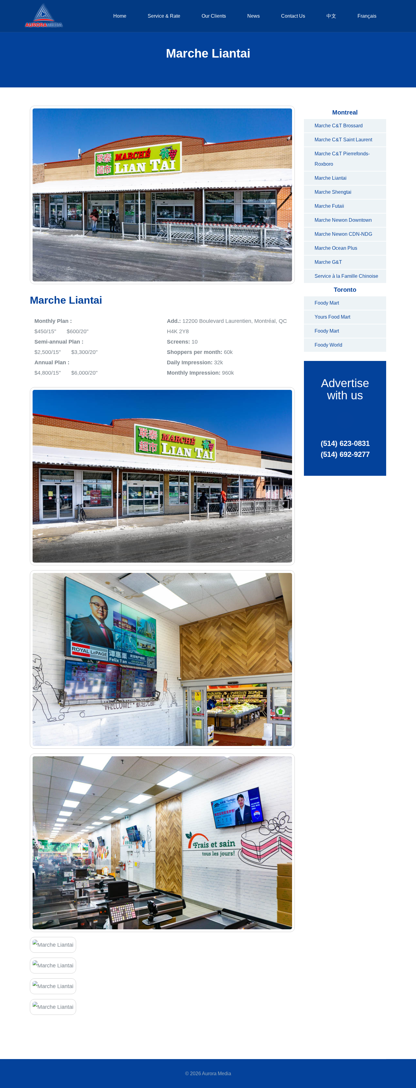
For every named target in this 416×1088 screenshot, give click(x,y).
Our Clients (214, 16)
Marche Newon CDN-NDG (343, 234)
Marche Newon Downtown (343, 220)
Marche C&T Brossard (339, 125)
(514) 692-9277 (345, 454)
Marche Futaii (329, 206)
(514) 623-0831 (345, 443)
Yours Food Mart (332, 317)
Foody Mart (327, 303)
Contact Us (293, 16)
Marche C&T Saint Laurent (343, 139)
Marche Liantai (331, 178)
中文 (331, 16)
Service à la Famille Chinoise (346, 276)
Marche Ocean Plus (336, 248)
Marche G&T (328, 262)
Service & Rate (164, 16)
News (253, 16)
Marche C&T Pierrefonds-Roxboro (342, 159)
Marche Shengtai (333, 192)
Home (119, 16)
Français (367, 16)
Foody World (328, 345)
